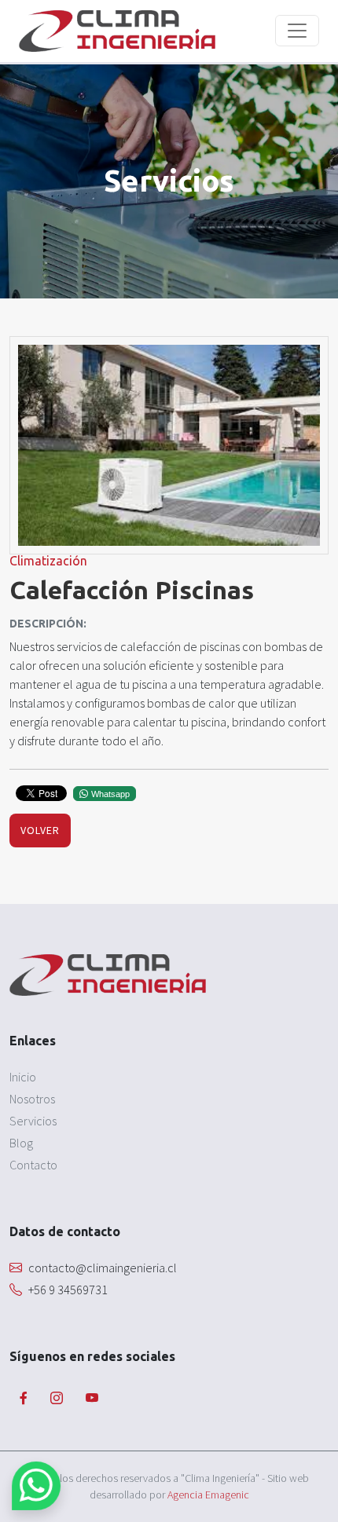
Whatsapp (110, 794)
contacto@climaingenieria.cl (102, 1267)
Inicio (22, 1077)
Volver (40, 830)
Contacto (33, 1165)
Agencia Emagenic (208, 1494)
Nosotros (32, 1099)
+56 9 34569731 (68, 1289)
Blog (21, 1143)
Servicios (33, 1121)
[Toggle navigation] (297, 30)
